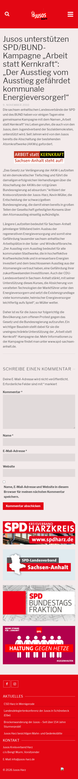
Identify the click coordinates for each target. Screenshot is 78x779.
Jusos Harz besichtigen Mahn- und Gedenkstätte (33, 733)
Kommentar (12, 392)
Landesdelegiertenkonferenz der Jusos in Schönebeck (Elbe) (36, 713)
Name (8, 435)
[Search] (7, 14)
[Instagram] (14, 684)
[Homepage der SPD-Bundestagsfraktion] (39, 603)
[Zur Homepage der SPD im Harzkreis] (39, 532)
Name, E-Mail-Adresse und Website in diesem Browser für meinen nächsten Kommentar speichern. (36, 492)
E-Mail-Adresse (15, 451)
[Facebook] (6, 684)
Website (9, 466)
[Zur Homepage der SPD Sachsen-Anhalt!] (39, 564)
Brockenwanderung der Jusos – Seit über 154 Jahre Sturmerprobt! (35, 724)
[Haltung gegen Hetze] (39, 645)
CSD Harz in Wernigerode (19, 703)
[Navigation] (70, 14)
